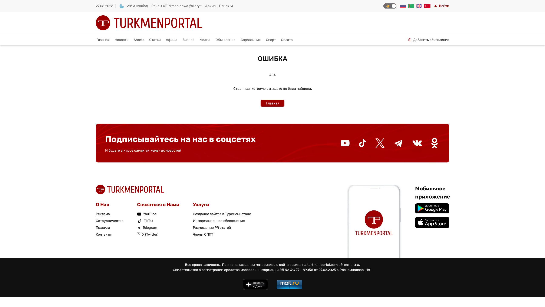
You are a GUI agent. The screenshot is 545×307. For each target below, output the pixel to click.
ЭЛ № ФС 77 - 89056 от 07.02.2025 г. (309, 270)
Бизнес (188, 40)
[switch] (389, 6)
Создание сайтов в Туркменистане (222, 214)
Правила (103, 228)
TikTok (148, 221)
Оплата (287, 40)
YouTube (150, 214)
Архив (210, 6)
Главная (103, 40)
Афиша (171, 40)
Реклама (103, 214)
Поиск (224, 6)
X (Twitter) (150, 234)
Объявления (225, 40)
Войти (444, 6)
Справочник (251, 40)
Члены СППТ (203, 234)
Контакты (104, 234)
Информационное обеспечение (219, 221)
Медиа (204, 40)
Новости (122, 40)
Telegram (150, 228)
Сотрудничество (109, 221)
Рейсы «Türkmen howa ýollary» (176, 6)
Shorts (139, 40)
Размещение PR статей (212, 228)
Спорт (271, 40)
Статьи (155, 40)
